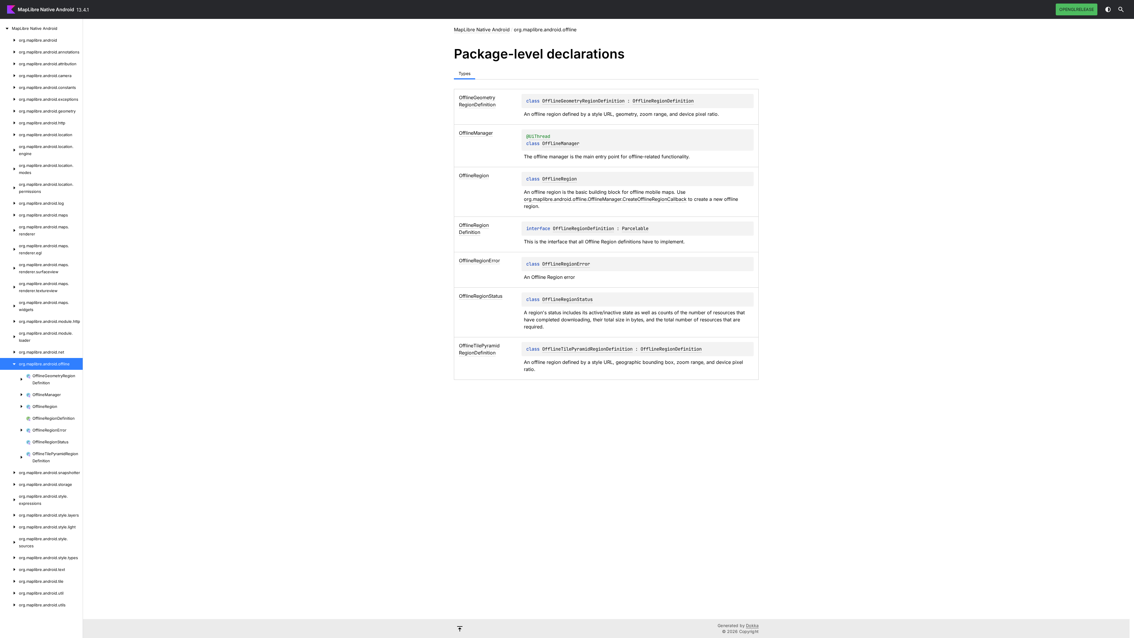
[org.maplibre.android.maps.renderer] (9, 230)
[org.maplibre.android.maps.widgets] (9, 306)
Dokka (752, 625)
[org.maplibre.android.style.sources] (9, 542)
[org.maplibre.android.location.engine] (9, 150)
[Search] (1121, 9)
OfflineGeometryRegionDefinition (583, 101)
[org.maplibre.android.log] (9, 203)
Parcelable (635, 228)
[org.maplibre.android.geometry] (9, 111)
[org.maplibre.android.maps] (9, 215)
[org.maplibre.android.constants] (9, 87)
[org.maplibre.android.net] (9, 352)
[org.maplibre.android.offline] (9, 364)
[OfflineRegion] (13, 406)
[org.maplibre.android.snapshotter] (9, 473)
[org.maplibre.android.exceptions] (9, 99)
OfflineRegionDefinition (663, 101)
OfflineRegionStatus (567, 299)
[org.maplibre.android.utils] (9, 605)
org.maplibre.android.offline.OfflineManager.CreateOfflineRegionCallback (605, 199)
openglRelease (1076, 9)
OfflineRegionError (566, 264)
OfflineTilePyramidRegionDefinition (587, 349)
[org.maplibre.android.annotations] (9, 52)
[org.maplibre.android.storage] (9, 484)
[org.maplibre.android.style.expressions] (9, 499)
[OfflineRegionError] (13, 430)
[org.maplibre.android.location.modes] (9, 169)
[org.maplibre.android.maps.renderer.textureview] (9, 287)
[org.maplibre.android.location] (9, 135)
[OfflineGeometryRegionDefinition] (13, 379)
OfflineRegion (559, 179)
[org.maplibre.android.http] (9, 123)
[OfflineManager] (13, 395)
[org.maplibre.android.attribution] (9, 64)
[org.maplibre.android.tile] (9, 581)
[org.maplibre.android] (9, 40)
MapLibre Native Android (46, 9)
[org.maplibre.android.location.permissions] (9, 187)
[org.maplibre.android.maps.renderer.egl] (9, 249)
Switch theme (1108, 9)
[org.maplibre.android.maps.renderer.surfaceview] (9, 268)
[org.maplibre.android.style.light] (9, 527)
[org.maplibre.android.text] (9, 569)
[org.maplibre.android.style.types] (9, 558)
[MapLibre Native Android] (6, 28)
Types (464, 73)
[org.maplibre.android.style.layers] (9, 515)
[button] (1121, 9)
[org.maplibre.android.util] (9, 593)
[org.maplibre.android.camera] (9, 76)
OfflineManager (560, 143)
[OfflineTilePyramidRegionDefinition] (13, 457)
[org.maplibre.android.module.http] (9, 321)
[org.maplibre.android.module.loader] (9, 336)
